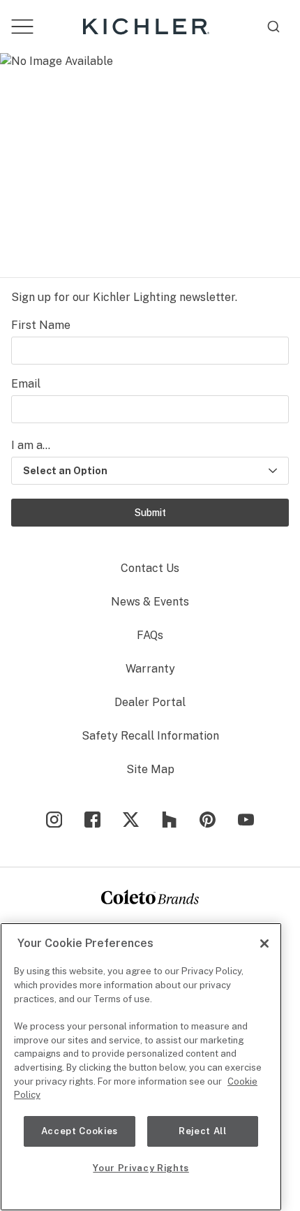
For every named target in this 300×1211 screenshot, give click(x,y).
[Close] (264, 943)
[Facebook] (92, 820)
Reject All (203, 1131)
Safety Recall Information (150, 735)
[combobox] (273, 26)
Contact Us (150, 568)
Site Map (150, 769)
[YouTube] (246, 820)
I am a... (30, 445)
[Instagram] (54, 820)
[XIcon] (131, 820)
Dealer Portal (150, 702)
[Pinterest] (208, 820)
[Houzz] (169, 820)
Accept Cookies (79, 1131)
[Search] (273, 26)
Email (25, 383)
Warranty (150, 668)
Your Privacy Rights (140, 1168)
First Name (40, 325)
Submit (150, 512)
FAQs (150, 635)
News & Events (150, 601)
